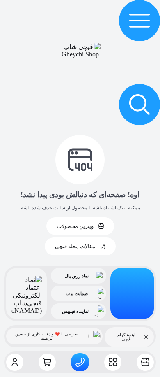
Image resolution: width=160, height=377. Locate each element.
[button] (139, 20)
